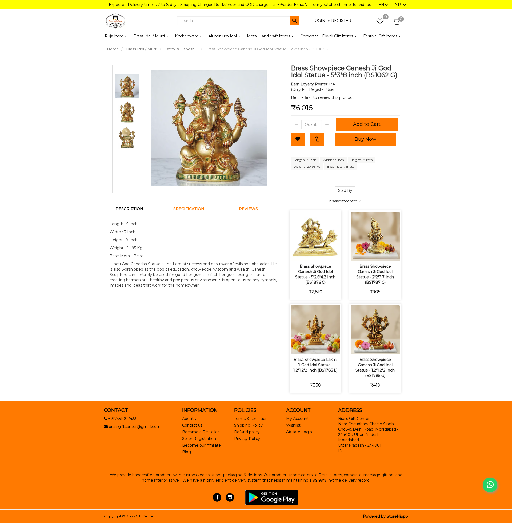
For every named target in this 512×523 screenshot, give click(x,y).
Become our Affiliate (201, 445)
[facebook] (217, 497)
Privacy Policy (247, 438)
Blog (186, 452)
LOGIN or (321, 20)
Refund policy (247, 432)
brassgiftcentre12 (345, 201)
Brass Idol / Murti (141, 49)
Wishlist (293, 425)
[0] (377, 23)
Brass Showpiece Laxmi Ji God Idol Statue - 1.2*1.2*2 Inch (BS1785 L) (315, 365)
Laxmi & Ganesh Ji (181, 49)
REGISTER (341, 20)
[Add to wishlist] (309, 253)
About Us (190, 418)
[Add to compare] (321, 253)
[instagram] (230, 497)
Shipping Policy (248, 425)
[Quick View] (334, 253)
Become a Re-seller (200, 432)
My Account (297, 418)
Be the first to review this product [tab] (322, 97)
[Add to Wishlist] (298, 139)
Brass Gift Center (140, 516)
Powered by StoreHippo (385, 516)
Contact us (192, 425)
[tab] (132, 209)
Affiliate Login (299, 432)
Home (113, 49)
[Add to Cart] (296, 253)
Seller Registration (199, 438)
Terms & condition (251, 418)
